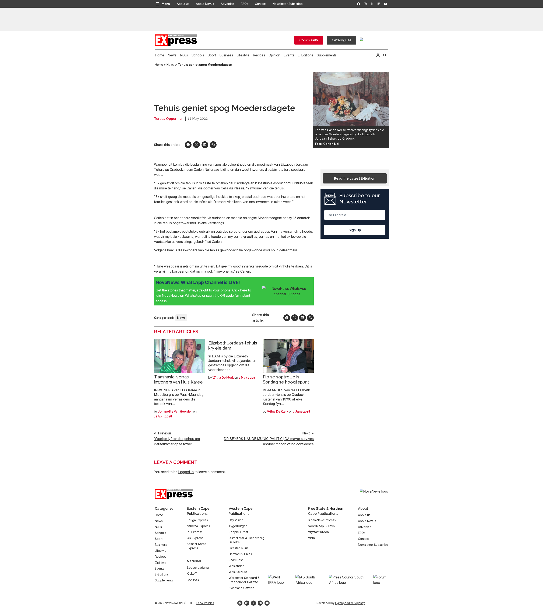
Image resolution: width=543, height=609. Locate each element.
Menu (166, 4)
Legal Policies (205, 603)
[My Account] (378, 55)
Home (159, 64)
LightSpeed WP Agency (350, 603)
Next (306, 433)
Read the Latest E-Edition (354, 178)
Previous (165, 433)
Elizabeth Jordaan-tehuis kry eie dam (232, 345)
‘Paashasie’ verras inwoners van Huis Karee (178, 379)
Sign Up (355, 230)
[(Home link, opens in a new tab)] (174, 494)
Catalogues (341, 40)
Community (308, 40)
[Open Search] (384, 55)
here (244, 290)
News (170, 64)
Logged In (186, 472)
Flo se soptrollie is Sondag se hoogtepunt (286, 379)
